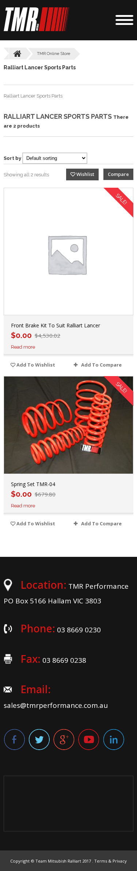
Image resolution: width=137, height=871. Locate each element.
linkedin (113, 739)
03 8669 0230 (79, 630)
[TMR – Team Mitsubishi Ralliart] (36, 29)
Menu (124, 20)
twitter (39, 739)
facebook (14, 739)
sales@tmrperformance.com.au (56, 705)
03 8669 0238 (64, 660)
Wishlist (85, 174)
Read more (23, 347)
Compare (118, 174)
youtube (88, 739)
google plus (64, 739)
